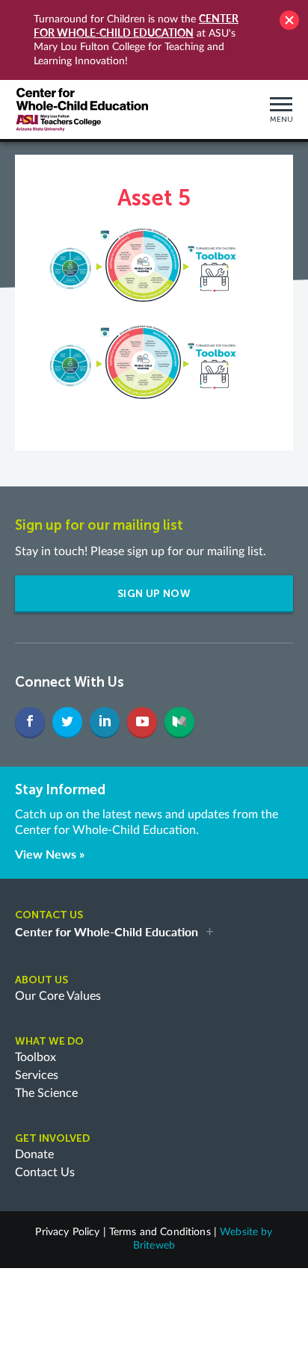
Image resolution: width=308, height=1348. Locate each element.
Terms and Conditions (160, 1232)
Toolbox (35, 1057)
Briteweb (154, 1245)
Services (36, 1075)
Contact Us (45, 1172)
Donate (34, 1154)
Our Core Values (58, 996)
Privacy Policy (67, 1232)
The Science (46, 1093)
